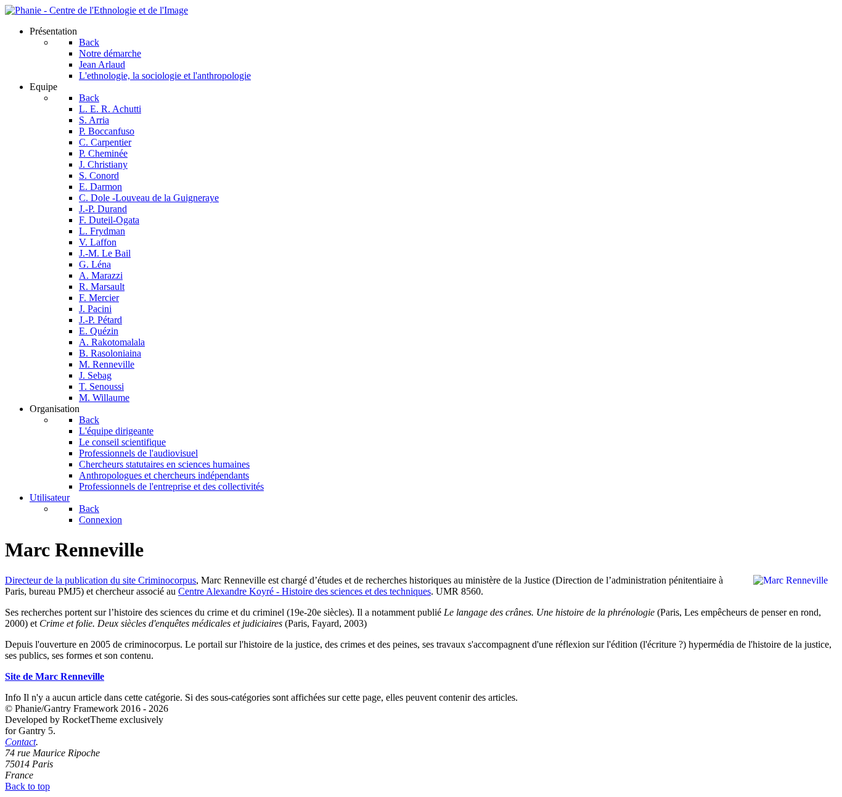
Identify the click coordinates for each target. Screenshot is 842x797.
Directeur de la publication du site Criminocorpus (100, 580)
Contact (20, 742)
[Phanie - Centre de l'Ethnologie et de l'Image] (96, 10)
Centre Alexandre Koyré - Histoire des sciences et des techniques (304, 591)
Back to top (27, 786)
